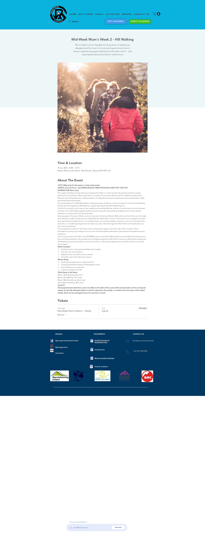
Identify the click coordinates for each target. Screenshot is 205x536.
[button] (113, 14)
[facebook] (51, 340)
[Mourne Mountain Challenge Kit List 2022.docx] (91, 358)
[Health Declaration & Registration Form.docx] (91, 341)
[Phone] (127, 351)
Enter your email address (78, 522)
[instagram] (51, 345)
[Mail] (127, 341)
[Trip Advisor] (51, 350)
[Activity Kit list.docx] (91, 350)
